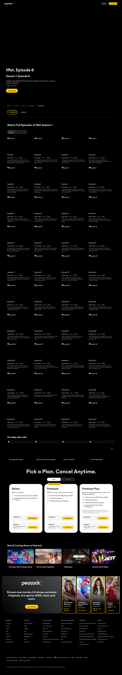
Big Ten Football (28, 634)
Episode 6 (41, 106)
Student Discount (102, 639)
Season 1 (31, 106)
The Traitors (64, 631)
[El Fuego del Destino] (21, 449)
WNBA (26, 628)
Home (9, 106)
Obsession (82, 631)
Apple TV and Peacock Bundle (106, 636)
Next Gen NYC (83, 628)
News (7, 628)
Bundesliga (27, 636)
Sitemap (8, 639)
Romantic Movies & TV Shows (51, 639)
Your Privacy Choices (63, 657)
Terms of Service (12, 657)
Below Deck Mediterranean (86, 636)
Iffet (24, 106)
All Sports (27, 642)
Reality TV (45, 628)
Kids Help (79, 657)
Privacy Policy (23, 657)
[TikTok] (104, 656)
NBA (25, 626)
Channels (8, 636)
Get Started (113, 3)
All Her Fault (64, 634)
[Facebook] (100, 656)
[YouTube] (108, 656)
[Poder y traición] (75, 449)
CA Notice (41, 657)
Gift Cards (100, 642)
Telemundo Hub (47, 642)
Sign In (104, 3)
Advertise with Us (12, 660)
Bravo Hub (45, 634)
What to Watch (47, 623)
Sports (7, 634)
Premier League (28, 623)
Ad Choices (49, 657)
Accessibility (32, 657)
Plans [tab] (53, 479)
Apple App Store (102, 631)
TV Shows (8, 623)
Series (17, 106)
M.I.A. (62, 626)
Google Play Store (102, 634)
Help (72, 657)
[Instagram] (113, 656)
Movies (8, 626)
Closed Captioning (103, 626)
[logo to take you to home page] (9, 4)
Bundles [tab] (68, 479)
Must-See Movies (47, 631)
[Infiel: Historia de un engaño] (48, 449)
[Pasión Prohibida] (102, 449)
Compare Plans (102, 623)
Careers (85, 657)
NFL (25, 631)
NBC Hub (45, 636)
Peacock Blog (9, 642)
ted (62, 639)
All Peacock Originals (66, 642)
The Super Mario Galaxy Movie (87, 623)
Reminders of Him (84, 626)
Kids (7, 631)
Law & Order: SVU (84, 644)
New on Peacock (47, 626)
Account (100, 628)
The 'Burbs (64, 636)
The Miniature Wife (66, 628)
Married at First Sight (67, 623)
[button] (20, 556)
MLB (25, 639)
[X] (100, 661)
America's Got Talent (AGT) (86, 634)
